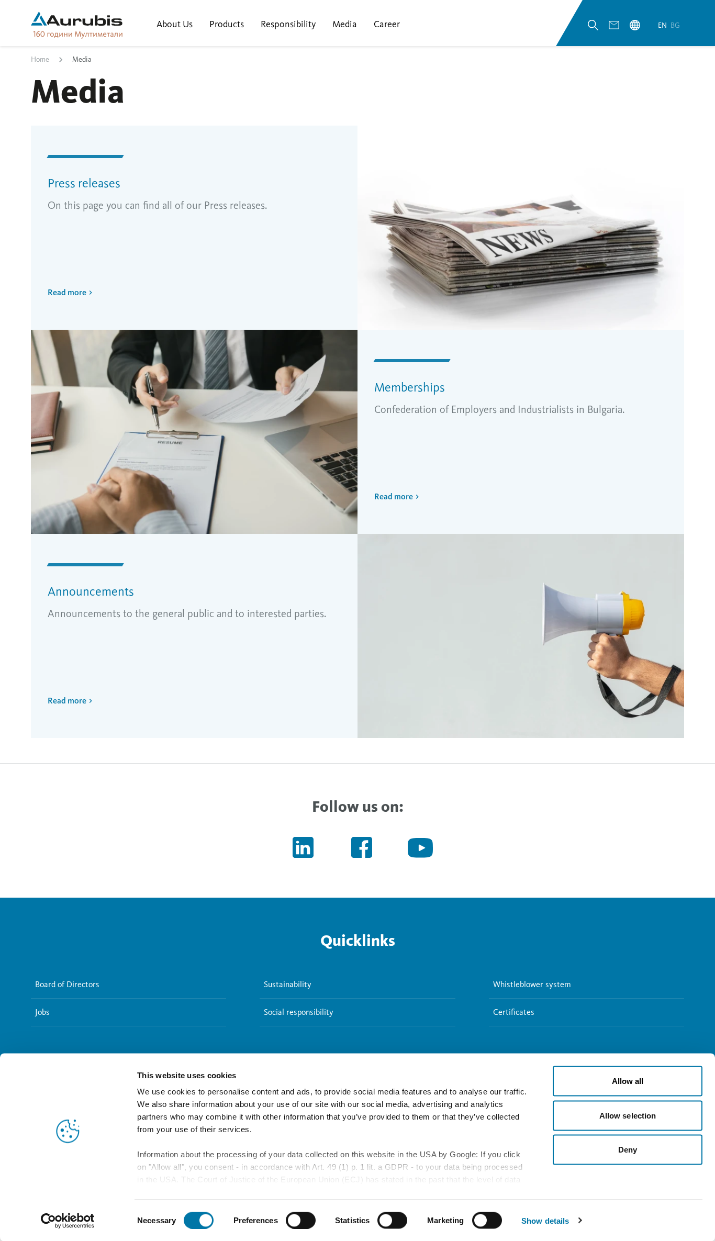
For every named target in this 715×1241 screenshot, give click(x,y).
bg (675, 25)
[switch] (301, 1220)
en (663, 25)
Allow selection (627, 1115)
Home (40, 59)
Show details (545, 1220)
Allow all (628, 1081)
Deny (627, 1149)
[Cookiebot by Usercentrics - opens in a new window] (68, 1220)
